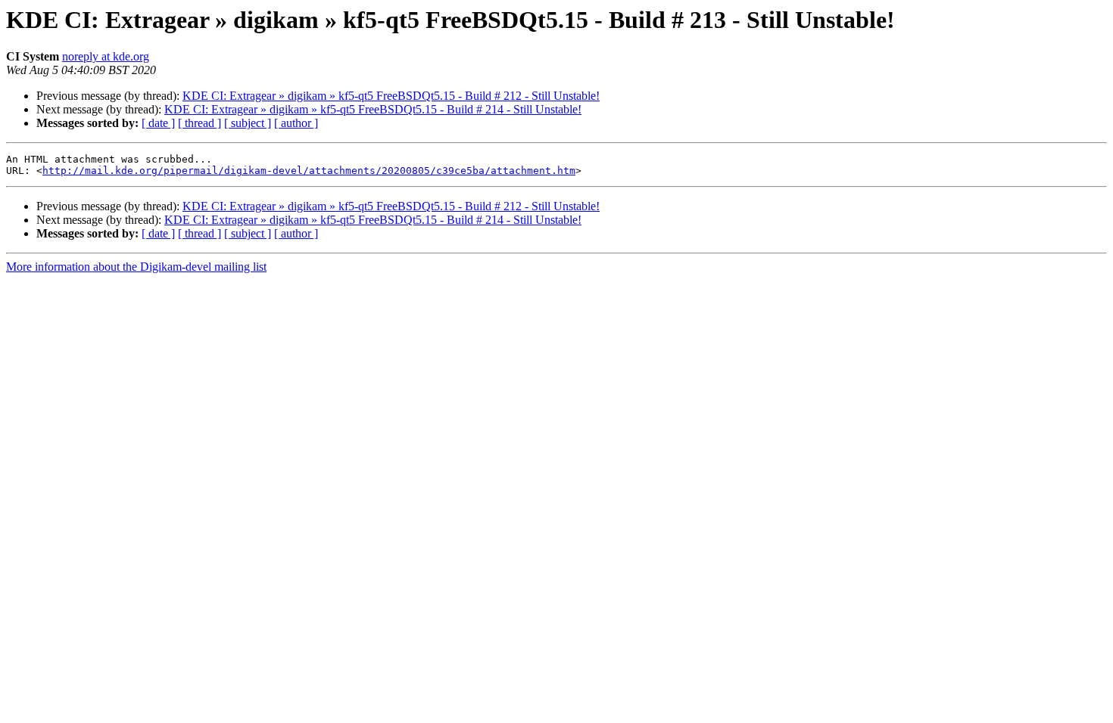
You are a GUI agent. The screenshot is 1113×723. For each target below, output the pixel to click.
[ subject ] (247, 122)
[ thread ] (199, 122)
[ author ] (296, 122)
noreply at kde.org (105, 56)
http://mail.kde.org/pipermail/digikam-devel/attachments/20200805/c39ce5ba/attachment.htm (308, 170)
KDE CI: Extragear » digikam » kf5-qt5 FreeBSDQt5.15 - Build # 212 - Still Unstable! (391, 95)
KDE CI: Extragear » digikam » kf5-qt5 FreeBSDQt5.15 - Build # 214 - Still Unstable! (372, 109)
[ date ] (158, 122)
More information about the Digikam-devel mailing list (136, 266)
